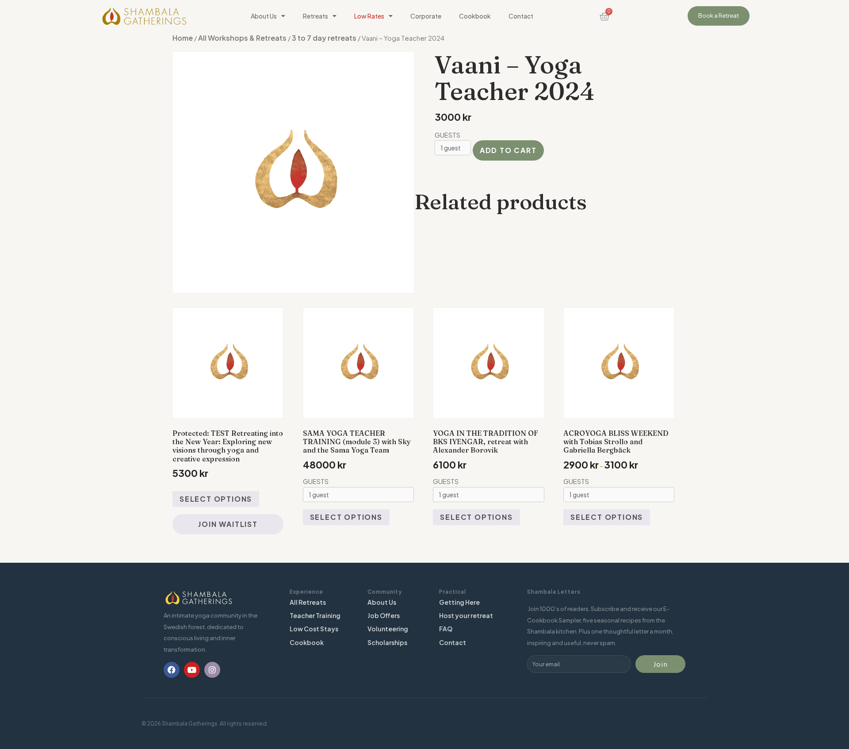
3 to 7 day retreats (324, 37)
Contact (521, 16)
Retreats (315, 16)
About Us (264, 16)
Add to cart (508, 150)
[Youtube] (192, 670)
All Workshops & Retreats (242, 37)
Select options (216, 498)
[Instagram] (212, 670)
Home (182, 37)
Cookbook (475, 16)
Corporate (425, 16)
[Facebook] (172, 670)
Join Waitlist (227, 524)
